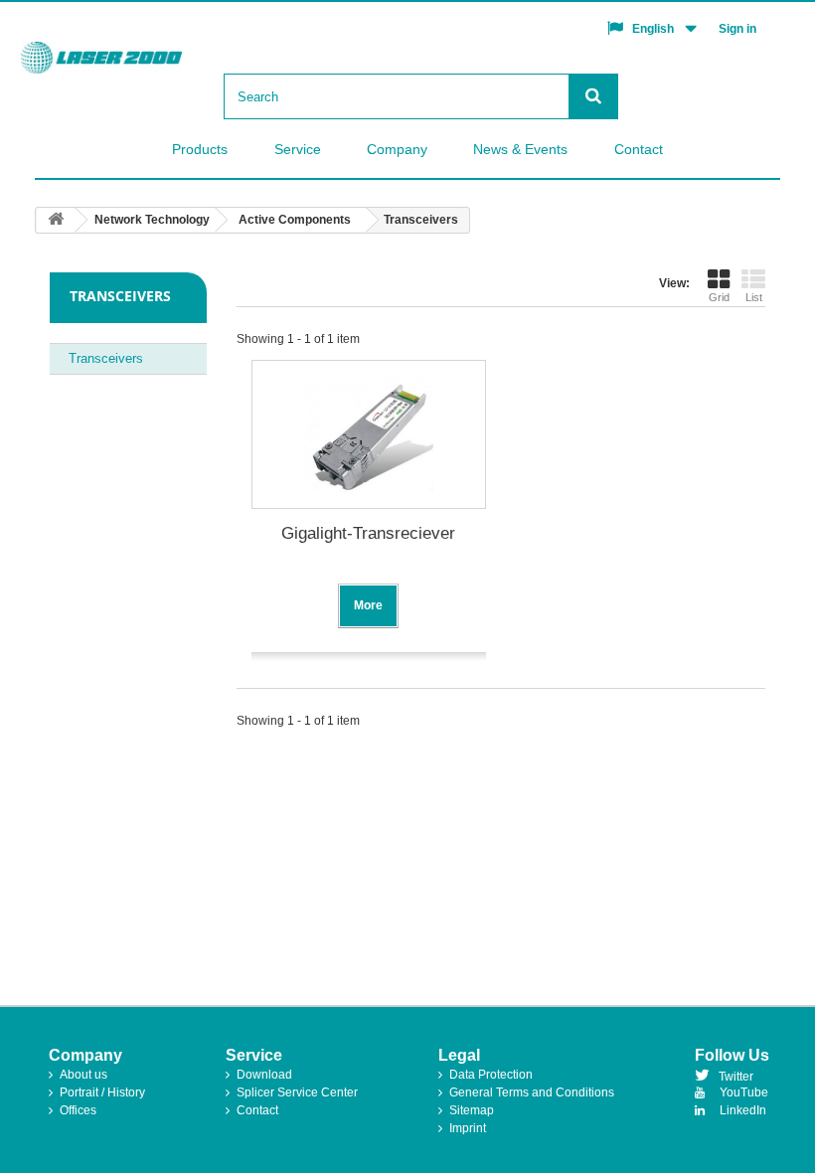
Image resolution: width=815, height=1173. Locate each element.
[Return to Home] (56, 220)
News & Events (520, 149)
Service (297, 149)
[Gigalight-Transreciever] (368, 434)
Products (200, 149)
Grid (719, 297)
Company (397, 149)
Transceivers (106, 358)
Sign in (737, 29)
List (753, 297)
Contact (638, 149)
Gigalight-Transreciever (368, 533)
